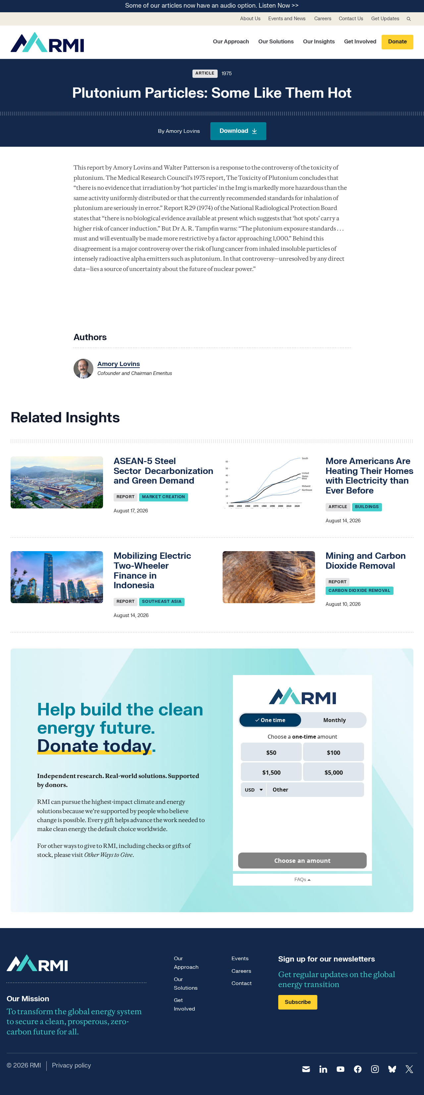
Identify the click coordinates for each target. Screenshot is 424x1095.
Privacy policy (71, 1065)
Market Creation (163, 496)
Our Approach (231, 41)
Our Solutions (276, 41)
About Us (250, 19)
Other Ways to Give (108, 855)
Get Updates (385, 19)
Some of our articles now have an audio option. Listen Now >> (212, 6)
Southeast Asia (162, 601)
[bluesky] (392, 1069)
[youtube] (340, 1069)
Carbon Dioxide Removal (360, 590)
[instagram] (375, 1069)
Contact (242, 983)
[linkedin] (323, 1069)
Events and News (286, 19)
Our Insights (319, 41)
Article (204, 73)
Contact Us (351, 19)
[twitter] (409, 1069)
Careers (322, 19)
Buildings (367, 506)
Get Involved (360, 41)
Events (240, 958)
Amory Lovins (183, 131)
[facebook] (358, 1069)
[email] (306, 1069)
